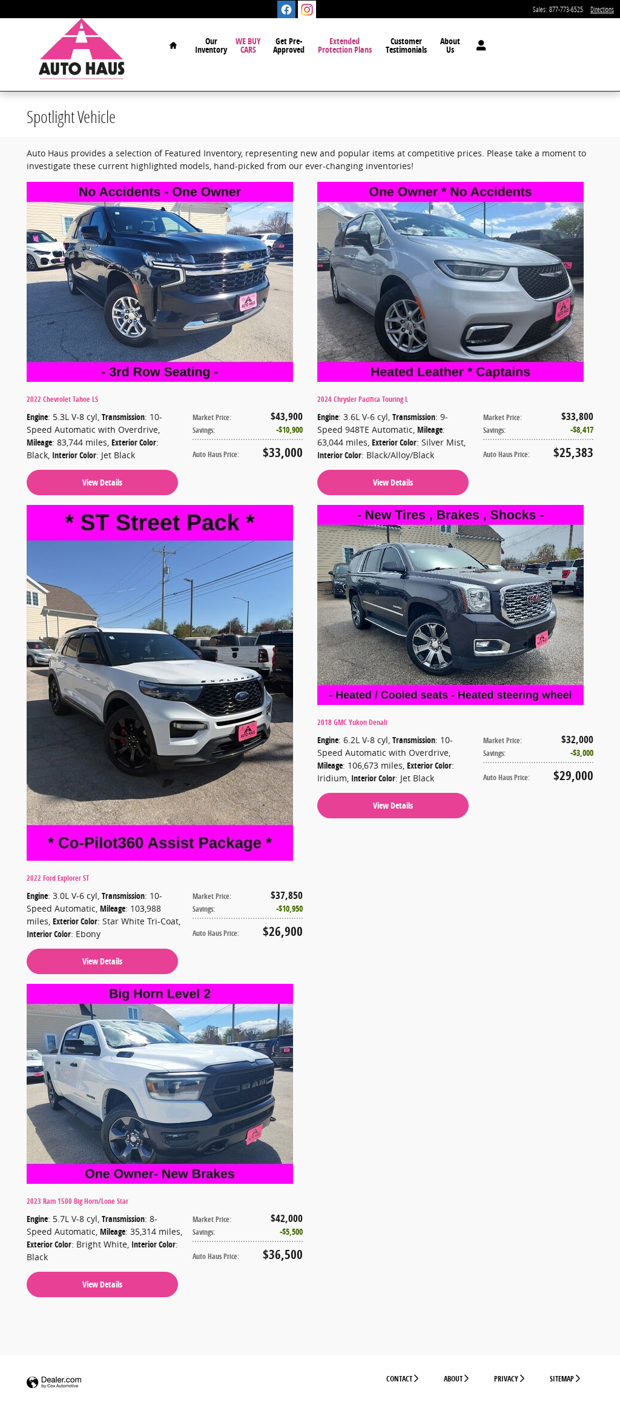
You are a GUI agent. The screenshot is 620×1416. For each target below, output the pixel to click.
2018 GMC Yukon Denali (352, 722)
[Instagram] (307, 10)
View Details (102, 482)
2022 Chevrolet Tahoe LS (62, 399)
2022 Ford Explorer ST (58, 878)
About (453, 1379)
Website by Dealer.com (54, 1383)
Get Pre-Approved (289, 45)
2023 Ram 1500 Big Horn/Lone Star (77, 1201)
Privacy (506, 1379)
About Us (450, 45)
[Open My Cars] (478, 45)
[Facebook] (286, 10)
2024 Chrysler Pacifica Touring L (362, 399)
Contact (399, 1379)
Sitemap (562, 1379)
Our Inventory (211, 45)
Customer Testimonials (406, 45)
